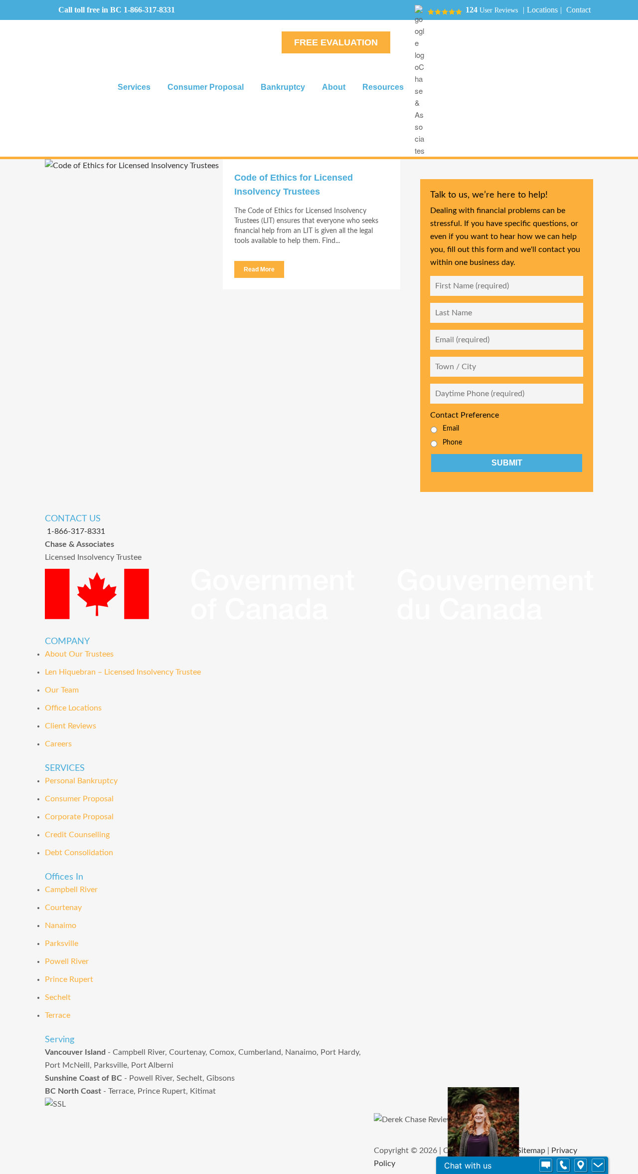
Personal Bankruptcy (81, 781)
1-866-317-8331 (149, 9)
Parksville (61, 943)
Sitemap (531, 1151)
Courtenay (63, 908)
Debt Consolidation (79, 853)
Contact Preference (464, 415)
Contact (578, 9)
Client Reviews (70, 726)
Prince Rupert (69, 979)
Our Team (62, 690)
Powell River (67, 961)
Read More (259, 269)
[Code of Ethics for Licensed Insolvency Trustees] (134, 226)
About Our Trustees (79, 654)
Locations (542, 9)
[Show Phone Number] (563, 1166)
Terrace (57, 1015)
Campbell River (71, 890)
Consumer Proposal (79, 799)
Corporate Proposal (79, 817)
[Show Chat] (545, 1166)
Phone (452, 442)
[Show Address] (580, 1166)
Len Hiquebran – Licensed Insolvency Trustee (123, 672)
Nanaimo (60, 926)
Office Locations (73, 708)
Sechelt (58, 997)
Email (451, 428)
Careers (58, 744)
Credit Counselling (77, 835)
